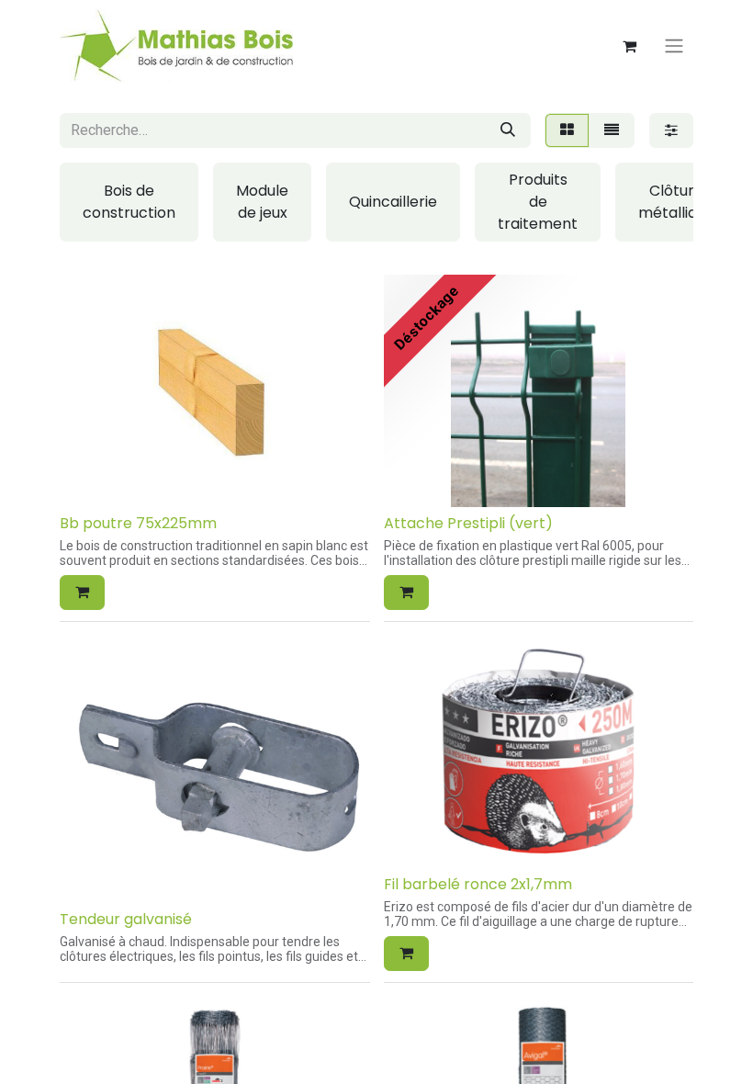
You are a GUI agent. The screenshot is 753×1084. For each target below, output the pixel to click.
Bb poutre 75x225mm (138, 523)
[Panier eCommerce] (629, 46)
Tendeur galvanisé (126, 919)
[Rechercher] (508, 130)
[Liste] (612, 130)
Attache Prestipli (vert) (468, 523)
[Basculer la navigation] (674, 46)
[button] (82, 592)
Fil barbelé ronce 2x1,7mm (478, 884)
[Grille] (567, 130)
